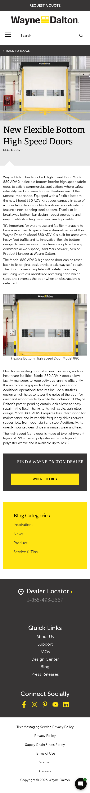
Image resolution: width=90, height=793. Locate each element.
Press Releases (45, 674)
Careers (45, 771)
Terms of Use (45, 753)
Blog (45, 666)
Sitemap (45, 762)
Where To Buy (45, 479)
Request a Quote (45, 6)
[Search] (81, 35)
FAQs (45, 651)
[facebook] (24, 705)
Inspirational (24, 524)
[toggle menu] (8, 34)
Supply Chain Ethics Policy (45, 745)
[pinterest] (45, 705)
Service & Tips (26, 552)
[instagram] (34, 705)
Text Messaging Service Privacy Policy (45, 727)
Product (20, 543)
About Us (45, 636)
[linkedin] (66, 705)
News (18, 534)
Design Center (45, 659)
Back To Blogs (18, 51)
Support (45, 644)
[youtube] (55, 705)
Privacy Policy (45, 736)
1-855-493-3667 (45, 600)
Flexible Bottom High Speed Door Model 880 (45, 358)
